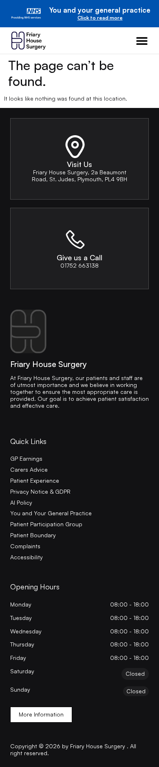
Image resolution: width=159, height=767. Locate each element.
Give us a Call (79, 257)
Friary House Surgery (48, 364)
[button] (141, 40)
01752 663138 (79, 265)
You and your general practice (99, 10)
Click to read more (100, 18)
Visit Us (79, 164)
